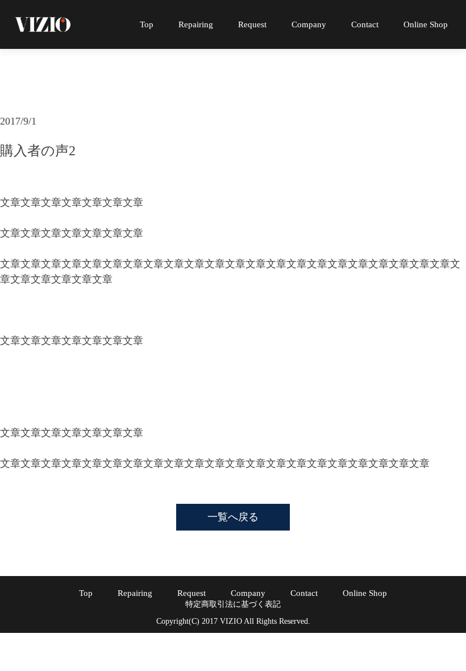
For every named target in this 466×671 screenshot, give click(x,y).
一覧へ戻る (233, 517)
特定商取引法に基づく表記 (233, 604)
